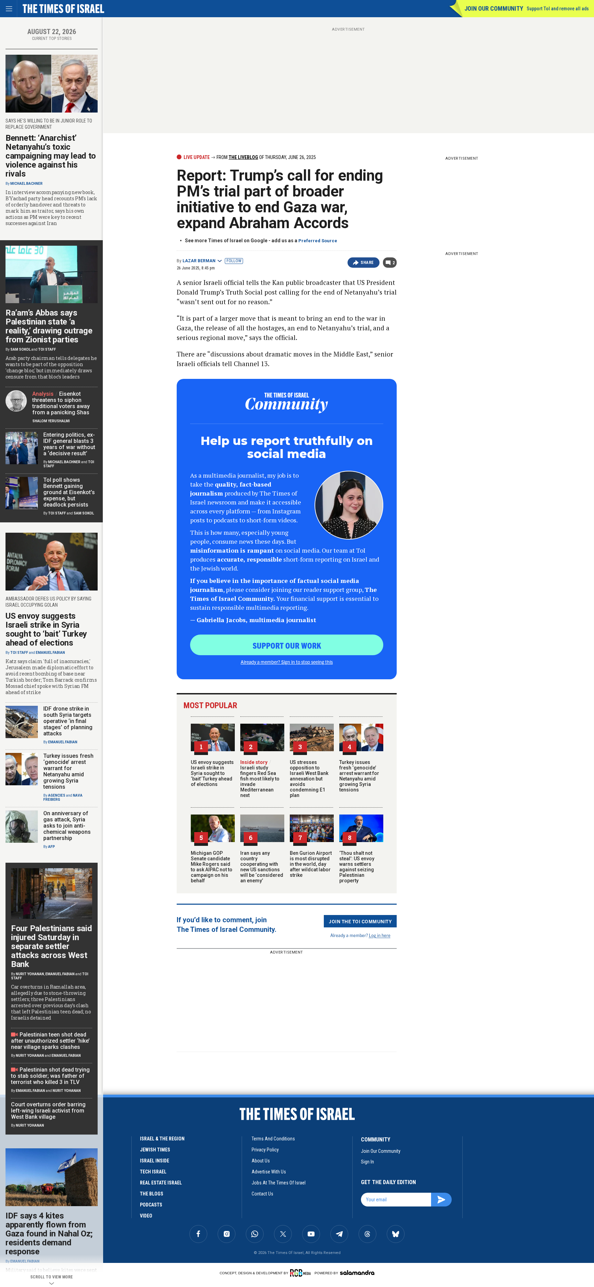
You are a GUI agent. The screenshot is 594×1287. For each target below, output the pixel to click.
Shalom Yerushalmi (51, 421)
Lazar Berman (199, 260)
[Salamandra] (357, 1272)
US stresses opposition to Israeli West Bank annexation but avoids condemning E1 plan (309, 778)
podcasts (151, 1205)
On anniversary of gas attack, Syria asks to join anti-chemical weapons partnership (67, 825)
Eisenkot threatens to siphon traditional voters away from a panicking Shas (61, 403)
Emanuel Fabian (50, 653)
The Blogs (151, 1193)
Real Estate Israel (161, 1182)
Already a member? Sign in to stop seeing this (287, 662)
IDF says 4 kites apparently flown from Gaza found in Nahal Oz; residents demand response (49, 1233)
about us (261, 1160)
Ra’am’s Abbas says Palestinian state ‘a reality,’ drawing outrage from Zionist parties (49, 326)
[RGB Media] (301, 1273)
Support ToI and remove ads (558, 8)
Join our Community (493, 8)
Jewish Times (155, 1149)
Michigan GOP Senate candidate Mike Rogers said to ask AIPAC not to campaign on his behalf (211, 866)
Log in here (379, 935)
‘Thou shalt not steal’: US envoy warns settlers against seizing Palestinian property (356, 866)
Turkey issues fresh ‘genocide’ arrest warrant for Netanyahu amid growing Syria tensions (359, 776)
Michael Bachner (26, 183)
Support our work (287, 645)
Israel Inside (154, 1160)
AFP (51, 847)
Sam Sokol (20, 349)
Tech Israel (153, 1171)
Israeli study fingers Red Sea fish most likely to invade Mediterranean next (259, 778)
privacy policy (265, 1149)
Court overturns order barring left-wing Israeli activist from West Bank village (48, 1110)
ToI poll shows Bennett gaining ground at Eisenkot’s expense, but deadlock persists (69, 492)
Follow (234, 260)
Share (367, 262)
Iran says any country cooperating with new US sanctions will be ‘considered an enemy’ (261, 866)
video (146, 1216)
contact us (262, 1193)
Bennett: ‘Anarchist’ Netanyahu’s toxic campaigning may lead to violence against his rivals (51, 156)
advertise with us (269, 1171)
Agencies (56, 795)
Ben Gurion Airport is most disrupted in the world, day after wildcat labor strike (311, 864)
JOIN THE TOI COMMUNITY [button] (360, 921)
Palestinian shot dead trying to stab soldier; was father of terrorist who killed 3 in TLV (50, 1075)
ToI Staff (47, 349)
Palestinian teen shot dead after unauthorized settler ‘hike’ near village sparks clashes (50, 1040)
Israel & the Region (162, 1138)
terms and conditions (273, 1138)
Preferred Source (317, 240)
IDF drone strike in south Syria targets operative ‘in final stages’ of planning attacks (67, 721)
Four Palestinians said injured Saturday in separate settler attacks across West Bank (51, 946)
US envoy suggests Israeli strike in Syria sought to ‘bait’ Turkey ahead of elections (212, 773)
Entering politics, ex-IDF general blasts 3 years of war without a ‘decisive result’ (69, 444)
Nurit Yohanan (30, 974)
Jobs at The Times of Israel (279, 1182)
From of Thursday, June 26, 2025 (266, 157)
